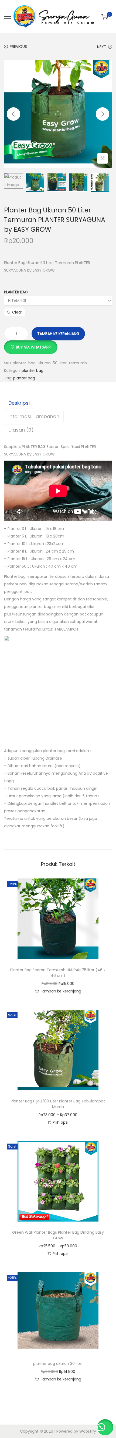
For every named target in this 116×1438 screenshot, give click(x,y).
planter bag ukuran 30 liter (58, 1363)
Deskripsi (19, 403)
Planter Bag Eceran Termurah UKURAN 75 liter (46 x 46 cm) (57, 972)
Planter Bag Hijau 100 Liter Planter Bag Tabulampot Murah (58, 1103)
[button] (30, 344)
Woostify (87, 1431)
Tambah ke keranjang (58, 333)
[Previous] (13, 114)
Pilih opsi (60, 1122)
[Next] (102, 114)
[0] (104, 16)
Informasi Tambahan (33, 416)
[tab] (58, 403)
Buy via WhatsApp (33, 347)
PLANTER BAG (16, 292)
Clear (17, 312)
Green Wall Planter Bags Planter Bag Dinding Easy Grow (58, 1235)
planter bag (32, 370)
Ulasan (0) (21, 429)
